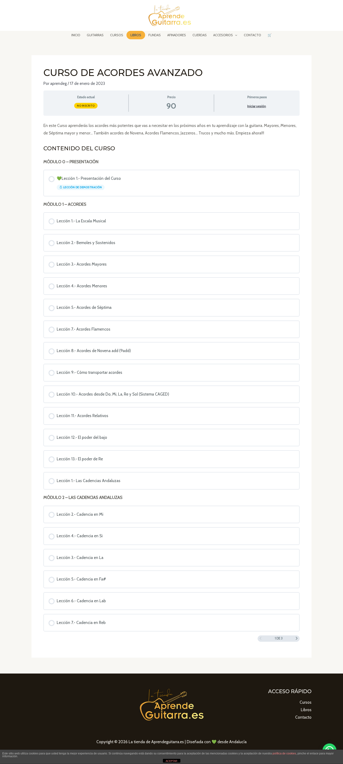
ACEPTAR (171, 761)
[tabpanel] (171, 129)
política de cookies (284, 753)
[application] (235, 35)
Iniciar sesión (256, 106)
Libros (306, 709)
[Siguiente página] (296, 638)
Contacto (303, 717)
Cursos (306, 702)
